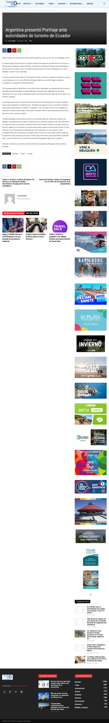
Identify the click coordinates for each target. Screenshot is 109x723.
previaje (30, 153)
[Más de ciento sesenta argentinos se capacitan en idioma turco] (43, 696)
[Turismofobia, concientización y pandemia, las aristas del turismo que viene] (43, 706)
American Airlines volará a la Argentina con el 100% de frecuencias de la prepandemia (54, 181)
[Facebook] (4, 50)
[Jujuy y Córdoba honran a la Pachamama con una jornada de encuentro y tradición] (13, 225)
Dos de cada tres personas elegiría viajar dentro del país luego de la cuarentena (60, 684)
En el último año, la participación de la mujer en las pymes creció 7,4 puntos (96, 610)
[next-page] (7, 245)
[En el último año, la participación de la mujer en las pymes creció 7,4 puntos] (80, 609)
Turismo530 (11, 41)
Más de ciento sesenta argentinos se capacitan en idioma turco (59, 695)
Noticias (27, 4)
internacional (76, 4)
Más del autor (32, 213)
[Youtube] (21, 692)
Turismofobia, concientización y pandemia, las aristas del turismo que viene (60, 706)
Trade (50, 4)
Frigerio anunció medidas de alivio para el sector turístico (36, 236)
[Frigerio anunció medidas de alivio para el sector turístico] (36, 225)
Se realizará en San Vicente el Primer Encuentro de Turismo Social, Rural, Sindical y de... (95, 635)
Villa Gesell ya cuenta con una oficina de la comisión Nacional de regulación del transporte (96, 622)
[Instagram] (10, 692)
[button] (104, 4)
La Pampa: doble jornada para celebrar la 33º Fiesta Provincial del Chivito (96, 659)
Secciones (39, 4)
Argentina (15, 153)
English (90, 4)
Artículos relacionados (13, 213)
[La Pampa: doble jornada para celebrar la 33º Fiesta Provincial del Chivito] (80, 659)
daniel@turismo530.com (20, 686)
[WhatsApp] (19, 50)
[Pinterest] (14, 50)
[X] (9, 50)
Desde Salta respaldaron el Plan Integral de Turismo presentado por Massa (96, 648)
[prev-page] (3, 245)
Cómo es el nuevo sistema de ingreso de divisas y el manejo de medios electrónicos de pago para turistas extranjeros (18, 182)
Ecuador (22, 153)
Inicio (18, 4)
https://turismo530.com (24, 199)
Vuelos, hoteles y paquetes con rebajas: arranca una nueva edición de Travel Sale (59, 237)
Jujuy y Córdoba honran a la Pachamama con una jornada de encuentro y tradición (12, 237)
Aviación (61, 4)
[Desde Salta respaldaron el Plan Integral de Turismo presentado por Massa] (80, 647)
